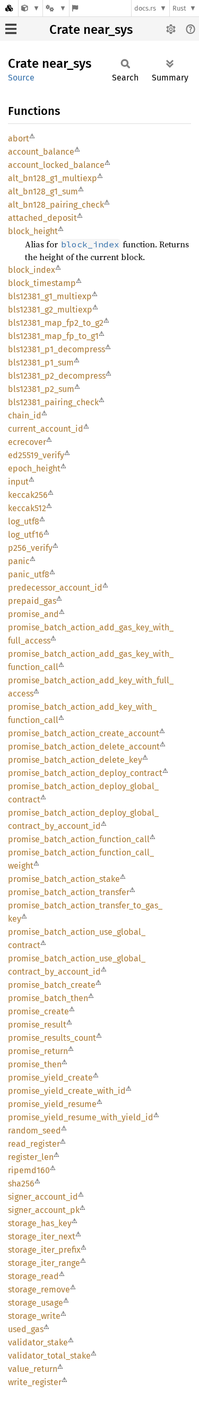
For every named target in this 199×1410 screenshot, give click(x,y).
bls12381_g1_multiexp (50, 296)
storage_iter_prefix (44, 1250)
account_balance (41, 152)
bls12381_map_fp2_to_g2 (55, 323)
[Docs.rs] (9, 8)
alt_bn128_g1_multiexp (52, 178)
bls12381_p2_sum (41, 389)
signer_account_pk (44, 1210)
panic (19, 561)
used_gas (26, 1329)
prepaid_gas (32, 601)
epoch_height (34, 468)
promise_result (37, 1025)
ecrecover (27, 442)
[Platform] (55, 8)
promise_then (35, 1064)
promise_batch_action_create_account (83, 733)
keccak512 (27, 508)
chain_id (24, 415)
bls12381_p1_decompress (56, 349)
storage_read (33, 1276)
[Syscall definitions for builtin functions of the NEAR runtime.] (30, 8)
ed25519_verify (36, 455)
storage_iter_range (44, 1263)
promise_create (38, 1011)
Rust (179, 8)
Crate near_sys (91, 29)
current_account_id (45, 429)
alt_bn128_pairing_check (56, 205)
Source (21, 78)
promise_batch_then (48, 998)
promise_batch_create (52, 985)
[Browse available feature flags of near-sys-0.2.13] (75, 8)
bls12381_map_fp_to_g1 (53, 336)
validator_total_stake (49, 1356)
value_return (32, 1369)
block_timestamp (42, 283)
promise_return (38, 1051)
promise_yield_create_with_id (67, 1091)
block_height (33, 231)
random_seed (34, 1131)
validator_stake (38, 1342)
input (18, 482)
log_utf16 (26, 535)
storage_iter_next (41, 1236)
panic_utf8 (28, 574)
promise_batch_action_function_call (79, 839)
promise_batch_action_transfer (68, 892)
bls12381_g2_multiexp (50, 310)
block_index (31, 270)
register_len (31, 1157)
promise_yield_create (50, 1078)
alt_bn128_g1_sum (43, 191)
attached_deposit (42, 218)
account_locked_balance (56, 165)
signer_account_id (43, 1197)
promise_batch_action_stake (64, 879)
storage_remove (39, 1289)
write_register (35, 1382)
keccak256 (28, 495)
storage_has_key (40, 1223)
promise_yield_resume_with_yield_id (80, 1117)
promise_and (33, 614)
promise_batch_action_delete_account (84, 747)
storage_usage (35, 1303)
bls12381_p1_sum (41, 363)
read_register (34, 1144)
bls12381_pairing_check (53, 402)
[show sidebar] (11, 29)
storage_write (34, 1316)
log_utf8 (23, 521)
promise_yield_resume (52, 1104)
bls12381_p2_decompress (57, 376)
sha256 (21, 1184)
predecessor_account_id (55, 588)
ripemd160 (29, 1170)
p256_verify (30, 548)
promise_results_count (52, 1038)
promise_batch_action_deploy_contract (85, 773)
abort (18, 138)
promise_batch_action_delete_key (75, 760)
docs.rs (145, 8)
